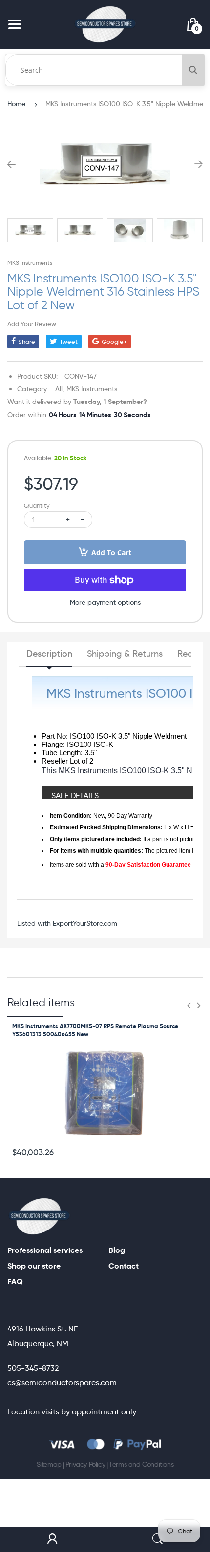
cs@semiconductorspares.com (62, 1382)
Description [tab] (49, 653)
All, (59, 388)
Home (16, 104)
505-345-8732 (33, 1367)
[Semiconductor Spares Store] (105, 24)
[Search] (193, 70)
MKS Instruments (29, 262)
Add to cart (111, 552)
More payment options (105, 602)
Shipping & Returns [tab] (125, 653)
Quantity (37, 505)
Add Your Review (31, 324)
